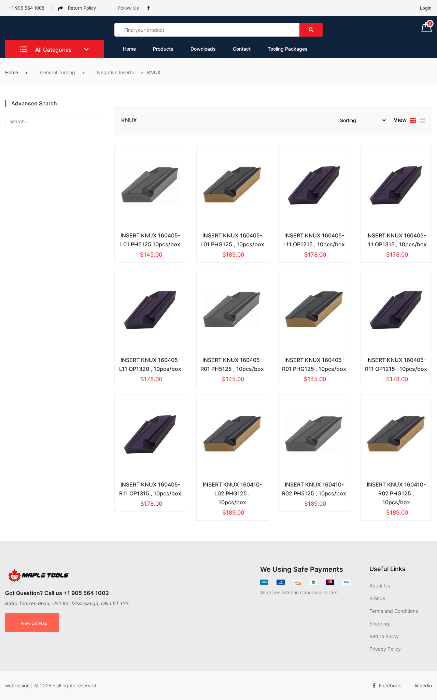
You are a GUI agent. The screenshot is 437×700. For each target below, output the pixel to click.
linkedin (423, 685)
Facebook (390, 685)
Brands (377, 598)
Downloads (203, 49)
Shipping (379, 623)
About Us (379, 585)
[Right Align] (311, 30)
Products (163, 49)
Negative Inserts (115, 72)
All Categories (53, 49)
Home (129, 49)
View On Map (33, 623)
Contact (242, 49)
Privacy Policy (385, 649)
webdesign (17, 685)
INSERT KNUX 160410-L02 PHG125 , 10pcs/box (232, 493)
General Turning (57, 72)
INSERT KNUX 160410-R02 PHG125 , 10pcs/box (396, 493)
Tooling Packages (288, 49)
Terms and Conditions (393, 611)
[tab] (413, 121)
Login (426, 8)
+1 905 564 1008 (26, 8)
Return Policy (81, 8)
